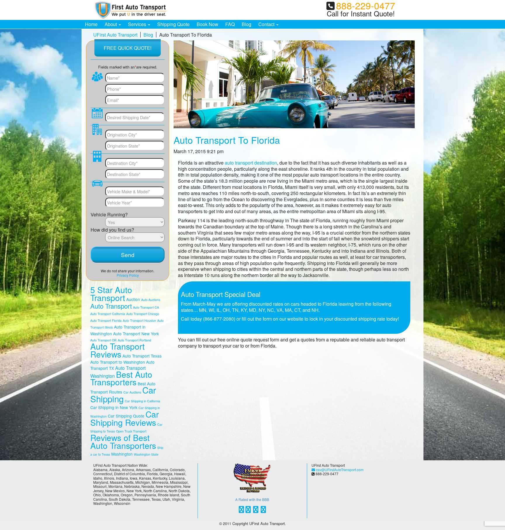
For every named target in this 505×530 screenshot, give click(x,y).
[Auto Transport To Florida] (294, 84)
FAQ (230, 24)
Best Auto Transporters (121, 378)
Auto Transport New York (136, 333)
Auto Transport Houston (139, 320)
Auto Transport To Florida (227, 139)
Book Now (207, 24)
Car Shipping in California (142, 401)
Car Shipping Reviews (124, 418)
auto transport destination (251, 162)
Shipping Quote (173, 24)
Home (91, 24)
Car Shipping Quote (126, 416)
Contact (267, 24)
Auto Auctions (150, 300)
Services (137, 24)
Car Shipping (123, 394)
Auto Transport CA (146, 307)
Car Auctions (132, 392)
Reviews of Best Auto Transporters (123, 441)
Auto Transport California (107, 314)
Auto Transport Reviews (117, 350)
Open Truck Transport (131, 431)
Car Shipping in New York (113, 407)
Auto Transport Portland (134, 340)
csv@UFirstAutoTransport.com (339, 469)
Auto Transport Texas (142, 356)
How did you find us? (112, 229)
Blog (246, 24)
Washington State (146, 454)
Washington (122, 454)
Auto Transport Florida (106, 320)
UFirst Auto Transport (115, 34)
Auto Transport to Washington (117, 362)
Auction (133, 299)
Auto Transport (111, 305)
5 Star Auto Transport (111, 293)
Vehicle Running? (109, 214)
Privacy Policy (128, 275)
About (111, 24)
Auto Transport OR (103, 340)
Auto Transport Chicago (142, 314)
